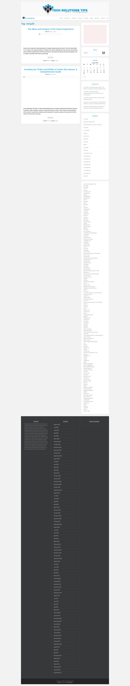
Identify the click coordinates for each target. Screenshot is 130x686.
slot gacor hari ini (87, 277)
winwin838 (86, 214)
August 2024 (57, 493)
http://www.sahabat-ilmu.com (91, 352)
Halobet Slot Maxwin (88, 390)
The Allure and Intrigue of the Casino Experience (51, 29)
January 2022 (57, 581)
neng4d (56, 60)
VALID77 (85, 316)
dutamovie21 (87, 311)
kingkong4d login (87, 330)
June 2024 (56, 498)
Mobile (91, 18)
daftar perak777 (87, 259)
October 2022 (57, 555)
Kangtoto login (87, 221)
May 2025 (56, 467)
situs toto (86, 371)
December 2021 (57, 584)
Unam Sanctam (87, 396)
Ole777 (85, 199)
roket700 (86, 407)
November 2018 (57, 655)
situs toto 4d (86, 373)
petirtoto (86, 215)
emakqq (85, 324)
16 (104, 69)
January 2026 (57, 444)
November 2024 (57, 484)
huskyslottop (87, 256)
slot (84, 206)
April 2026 (56, 436)
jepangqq (86, 325)
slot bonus (86, 218)
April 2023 (56, 538)
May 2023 (56, 535)
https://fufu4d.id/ (88, 329)
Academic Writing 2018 (89, 121)
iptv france (86, 291)
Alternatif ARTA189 (88, 363)
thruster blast (87, 284)
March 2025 (56, 473)
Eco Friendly (86, 130)
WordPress (70, 682)
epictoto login (87, 245)
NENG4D (85, 228)
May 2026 (56, 433)
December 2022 (57, 550)
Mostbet (85, 346)
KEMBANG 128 (87, 318)
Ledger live (86, 296)
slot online (86, 185)
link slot (85, 382)
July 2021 (56, 598)
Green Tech (67, 18)
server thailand (87, 231)
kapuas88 (86, 187)
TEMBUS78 (86, 360)
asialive (85, 289)
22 (100, 70)
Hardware (74, 18)
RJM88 (85, 392)
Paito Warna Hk (87, 191)
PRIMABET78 (87, 355)
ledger (85, 362)
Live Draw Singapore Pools (90, 184)
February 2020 (57, 629)
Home (61, 18)
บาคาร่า (85, 188)
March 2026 (56, 438)
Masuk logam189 (88, 388)
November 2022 (57, 552)
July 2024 (56, 495)
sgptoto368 (86, 348)
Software (80, 18)
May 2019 (56, 649)
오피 (85, 343)
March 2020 (56, 627)
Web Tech (97, 18)
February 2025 (57, 475)
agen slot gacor (87, 336)
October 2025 (57, 453)
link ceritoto (86, 393)
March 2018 (56, 664)
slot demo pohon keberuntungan (91, 273)
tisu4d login (86, 234)
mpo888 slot (86, 267)
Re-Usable (86, 147)
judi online (86, 266)
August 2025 (57, 458)
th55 (85, 308)
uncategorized (87, 156)
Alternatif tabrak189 (88, 398)
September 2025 (58, 456)
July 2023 (56, 530)
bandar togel (87, 411)
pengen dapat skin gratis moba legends (93, 302)
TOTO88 (86, 210)
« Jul (85, 77)
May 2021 (56, 604)
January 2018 (57, 669)
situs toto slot (87, 379)
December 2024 (57, 481)
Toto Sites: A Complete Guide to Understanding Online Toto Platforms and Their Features (93, 93)
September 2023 (58, 524)
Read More (50, 57)
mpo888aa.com (87, 240)
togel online (86, 377)
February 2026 (57, 441)
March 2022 (56, 575)
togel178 (86, 212)
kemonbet (86, 220)
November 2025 (57, 450)
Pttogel (85, 195)
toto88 (85, 223)
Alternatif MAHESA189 (89, 366)
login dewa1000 (87, 262)
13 (94, 69)
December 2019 (57, 635)
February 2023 (57, 544)
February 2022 (57, 578)
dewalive (86, 280)
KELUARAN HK (87, 196)
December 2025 (57, 447)
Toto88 (85, 232)
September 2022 (58, 558)
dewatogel (86, 250)
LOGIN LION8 (86, 351)
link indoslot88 (87, 269)
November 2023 (57, 518)
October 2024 (57, 487)
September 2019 (58, 644)
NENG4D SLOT (87, 225)
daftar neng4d (87, 226)
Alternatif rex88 (87, 381)
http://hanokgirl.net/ (88, 299)
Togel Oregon (87, 209)
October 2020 (57, 624)
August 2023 (57, 527)
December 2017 (57, 672)
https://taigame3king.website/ (91, 341)
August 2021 (57, 595)
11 (87, 69)
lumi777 (85, 247)
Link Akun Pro (87, 198)
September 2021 (58, 592)
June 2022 (56, 567)
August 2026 (57, 424)
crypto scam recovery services (91, 332)
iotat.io (85, 409)
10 (84, 69)
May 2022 (56, 570)
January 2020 (57, 632)
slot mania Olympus (97, 292)
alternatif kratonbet (88, 401)
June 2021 (56, 601)
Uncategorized (87, 164)
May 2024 (56, 501)
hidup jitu (86, 307)
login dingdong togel (92, 232)
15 (100, 69)
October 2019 (57, 641)
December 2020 (57, 618)
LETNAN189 (86, 400)
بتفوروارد (85, 217)
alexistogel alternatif (88, 314)
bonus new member (88, 239)
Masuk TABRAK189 (88, 365)
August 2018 (57, 658)
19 (90, 70)
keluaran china (87, 376)
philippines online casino (89, 286)
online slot (86, 242)
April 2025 (56, 470)
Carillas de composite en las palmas (92, 253)
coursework (86, 193)
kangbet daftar (87, 237)
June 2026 (56, 430)
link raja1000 (87, 261)
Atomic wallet (87, 297)
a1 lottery (86, 119)
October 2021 (57, 590)
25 (87, 72)
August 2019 (57, 647)
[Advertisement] (95, 34)
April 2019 (56, 652)
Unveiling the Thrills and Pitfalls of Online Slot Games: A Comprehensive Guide (50, 70)
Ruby (59, 682)
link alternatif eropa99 (89, 281)
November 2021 (57, 587)
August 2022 (57, 561)
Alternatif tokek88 (88, 387)
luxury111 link (87, 255)
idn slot (85, 313)
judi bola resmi (87, 340)
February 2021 (57, 612)
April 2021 (56, 607)
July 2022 (56, 564)
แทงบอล (85, 190)
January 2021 (57, 615)
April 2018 (56, 661)
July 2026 (56, 427)
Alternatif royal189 (88, 395)
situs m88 (86, 333)
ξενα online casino (88, 292)
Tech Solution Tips (88, 153)
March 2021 (56, 610)
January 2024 (57, 513)
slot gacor (86, 201)
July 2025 (56, 461)
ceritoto (85, 344)
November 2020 (57, 621)
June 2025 (56, 464)
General (102, 18)
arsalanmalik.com (88, 368)
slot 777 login (87, 251)
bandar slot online (88, 294)
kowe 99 (85, 327)
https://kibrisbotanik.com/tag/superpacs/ (93, 335)
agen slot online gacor (89, 338)
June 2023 (56, 533)
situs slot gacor (87, 275)
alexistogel (86, 322)
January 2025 (57, 478)
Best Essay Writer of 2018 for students (93, 124)
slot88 (85, 385)
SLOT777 (86, 300)
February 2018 (57, 667)
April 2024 (56, 504)
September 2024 (58, 490)
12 (90, 69)
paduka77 (86, 406)
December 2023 (57, 515)
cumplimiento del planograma (91, 258)
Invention (86, 18)
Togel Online (86, 244)
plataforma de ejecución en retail (91, 270)
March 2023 (56, 541)
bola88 (85, 278)
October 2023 (57, 521)
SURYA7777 (86, 310)
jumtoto (85, 303)
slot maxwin (86, 319)
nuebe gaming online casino (90, 288)
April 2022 (56, 572)
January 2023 (57, 547)
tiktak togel (86, 272)
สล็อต (85, 404)
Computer (86, 127)
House (85, 203)
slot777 (85, 283)
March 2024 (56, 507)
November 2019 (57, 638)
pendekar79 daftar (88, 370)
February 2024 (57, 510)
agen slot (86, 384)
